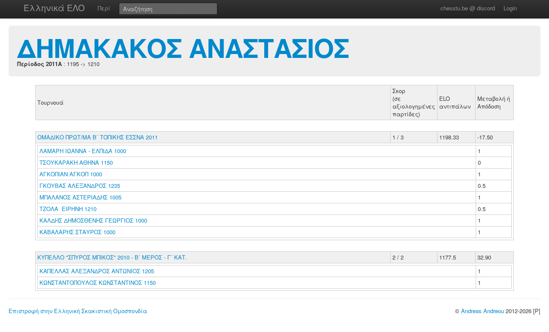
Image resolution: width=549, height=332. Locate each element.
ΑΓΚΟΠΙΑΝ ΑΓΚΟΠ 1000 (70, 174)
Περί (104, 8)
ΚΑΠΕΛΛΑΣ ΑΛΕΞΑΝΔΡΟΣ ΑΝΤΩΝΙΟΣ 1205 (96, 271)
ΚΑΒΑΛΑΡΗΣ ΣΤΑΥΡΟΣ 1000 (77, 232)
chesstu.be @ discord (467, 8)
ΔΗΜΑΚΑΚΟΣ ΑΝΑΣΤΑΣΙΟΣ (183, 47)
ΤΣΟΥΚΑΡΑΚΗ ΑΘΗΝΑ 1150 (76, 162)
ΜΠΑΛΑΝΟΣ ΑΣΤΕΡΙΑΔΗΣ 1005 (80, 197)
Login (510, 8)
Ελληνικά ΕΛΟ (54, 7)
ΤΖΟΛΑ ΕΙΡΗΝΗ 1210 (68, 209)
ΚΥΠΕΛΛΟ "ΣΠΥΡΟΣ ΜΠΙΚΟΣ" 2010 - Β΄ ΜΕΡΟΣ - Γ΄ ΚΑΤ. (112, 257)
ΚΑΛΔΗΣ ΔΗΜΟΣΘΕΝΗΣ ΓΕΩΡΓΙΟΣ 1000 (93, 220)
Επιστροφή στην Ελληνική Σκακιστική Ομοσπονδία (78, 311)
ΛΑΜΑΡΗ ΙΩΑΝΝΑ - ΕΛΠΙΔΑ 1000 (82, 151)
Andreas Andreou (482, 311)
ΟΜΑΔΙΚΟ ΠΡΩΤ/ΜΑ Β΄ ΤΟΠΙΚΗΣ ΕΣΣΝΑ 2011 (97, 137)
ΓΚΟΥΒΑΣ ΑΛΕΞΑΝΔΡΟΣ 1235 (79, 185)
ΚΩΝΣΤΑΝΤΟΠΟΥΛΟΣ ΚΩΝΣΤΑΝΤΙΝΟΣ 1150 (97, 282)
